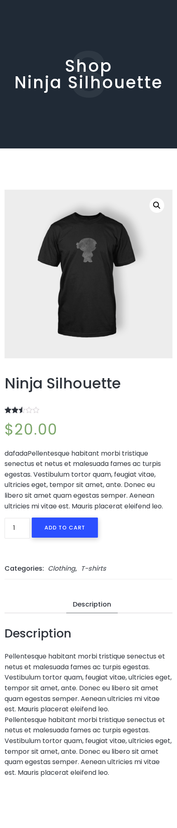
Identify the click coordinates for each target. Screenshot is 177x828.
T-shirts (93, 568)
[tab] (92, 605)
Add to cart (64, 528)
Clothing (61, 568)
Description (92, 604)
